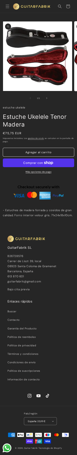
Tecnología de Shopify (50, 448)
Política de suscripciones (23, 370)
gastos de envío (36, 138)
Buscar (11, 311)
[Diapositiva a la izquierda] (30, 98)
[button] (7, 6)
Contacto (13, 320)
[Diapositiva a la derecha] (47, 98)
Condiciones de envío (21, 362)
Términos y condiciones (22, 354)
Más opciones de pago (38, 171)
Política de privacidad (21, 345)
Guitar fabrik (31, 448)
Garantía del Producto (22, 328)
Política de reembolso (21, 337)
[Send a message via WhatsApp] (7, 448)
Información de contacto (23, 379)
